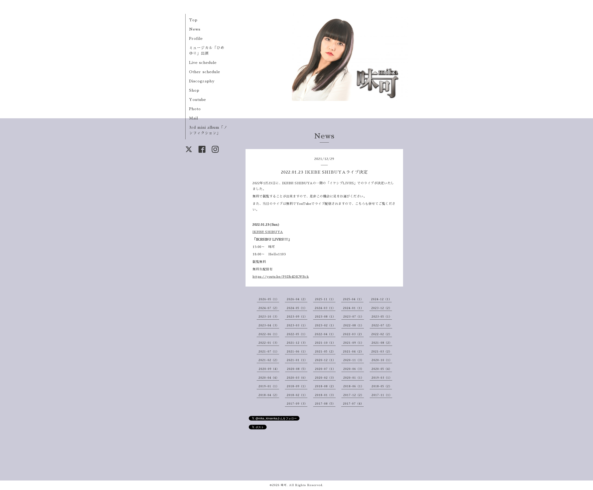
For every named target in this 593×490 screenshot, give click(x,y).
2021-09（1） (353, 342)
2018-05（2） (382, 386)
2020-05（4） (382, 369)
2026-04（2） (297, 299)
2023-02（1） (325, 325)
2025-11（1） (325, 299)
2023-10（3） (269, 316)
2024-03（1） (325, 308)
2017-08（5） (325, 403)
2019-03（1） (382, 377)
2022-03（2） (353, 334)
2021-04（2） (353, 351)
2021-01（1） (297, 360)
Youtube (197, 100)
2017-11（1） (382, 395)
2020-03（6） (297, 377)
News (194, 29)
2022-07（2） (382, 325)
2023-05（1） (382, 316)
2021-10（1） (325, 342)
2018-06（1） (353, 386)
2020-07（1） (325, 369)
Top (193, 20)
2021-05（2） (325, 351)
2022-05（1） (297, 334)
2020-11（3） (353, 360)
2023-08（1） (325, 316)
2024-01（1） (353, 308)
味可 (284, 485)
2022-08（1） (353, 325)
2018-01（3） (325, 395)
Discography (201, 81)
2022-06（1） (269, 334)
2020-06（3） (353, 369)
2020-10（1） (382, 360)
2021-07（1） (269, 351)
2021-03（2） (381, 351)
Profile (196, 39)
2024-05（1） (297, 308)
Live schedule (203, 63)
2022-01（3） (269, 342)
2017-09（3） (297, 403)
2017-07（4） (353, 403)
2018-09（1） (297, 386)
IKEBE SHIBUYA (267, 232)
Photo (195, 109)
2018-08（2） (325, 386)
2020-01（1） (353, 377)
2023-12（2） (381, 308)
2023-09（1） (297, 316)
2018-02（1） (297, 395)
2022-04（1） (325, 334)
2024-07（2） (269, 308)
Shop (194, 90)
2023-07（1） (353, 316)
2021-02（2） (269, 360)
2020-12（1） (325, 360)
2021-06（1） (297, 351)
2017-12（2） (353, 395)
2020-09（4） (269, 369)
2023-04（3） (269, 325)
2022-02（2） (381, 334)
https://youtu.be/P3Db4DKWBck (280, 276)
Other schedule (204, 72)
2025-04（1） (353, 299)
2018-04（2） (269, 395)
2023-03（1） (297, 325)
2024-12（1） (381, 299)
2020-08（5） (297, 369)
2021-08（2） (382, 342)
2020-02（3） (325, 377)
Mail (193, 118)
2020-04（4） (269, 377)
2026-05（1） (269, 299)
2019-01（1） (269, 386)
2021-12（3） (297, 342)
